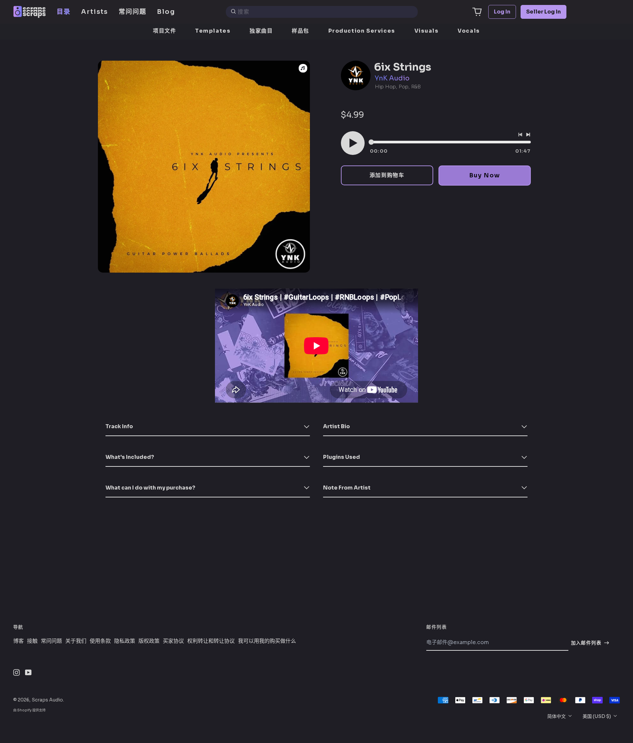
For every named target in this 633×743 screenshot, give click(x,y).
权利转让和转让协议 (211, 641)
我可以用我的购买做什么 (267, 641)
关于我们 (75, 641)
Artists (94, 12)
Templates (212, 30)
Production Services (361, 30)
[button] (477, 12)
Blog (166, 12)
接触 (32, 641)
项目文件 (164, 30)
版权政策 (149, 641)
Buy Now (484, 175)
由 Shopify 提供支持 (29, 710)
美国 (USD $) (597, 716)
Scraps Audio (47, 700)
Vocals (469, 30)
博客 (18, 641)
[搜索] (233, 11)
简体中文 (557, 716)
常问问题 (132, 12)
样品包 (300, 30)
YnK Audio (392, 78)
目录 (64, 12)
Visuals (426, 30)
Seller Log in (543, 11)
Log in (502, 11)
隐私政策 (124, 641)
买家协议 (173, 641)
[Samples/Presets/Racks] (303, 68)
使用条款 (100, 641)
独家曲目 (261, 30)
